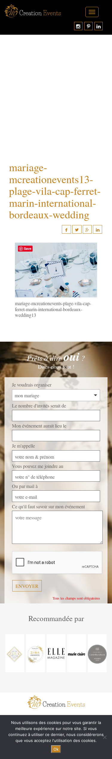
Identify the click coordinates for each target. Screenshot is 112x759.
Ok (56, 749)
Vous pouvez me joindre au (37, 466)
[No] (105, 737)
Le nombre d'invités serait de (39, 405)
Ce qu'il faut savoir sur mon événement (48, 506)
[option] (14, 653)
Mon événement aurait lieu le (39, 425)
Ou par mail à (25, 486)
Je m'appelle (23, 445)
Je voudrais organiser (31, 384)
